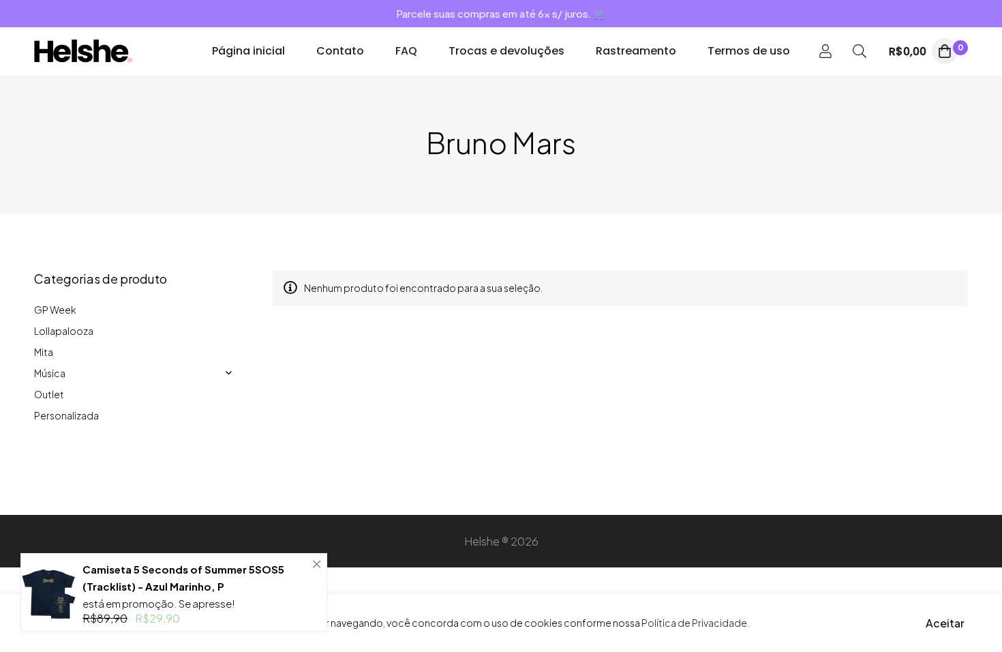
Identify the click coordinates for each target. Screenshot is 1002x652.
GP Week (55, 309)
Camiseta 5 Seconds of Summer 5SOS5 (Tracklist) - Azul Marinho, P (183, 578)
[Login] (825, 51)
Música (49, 373)
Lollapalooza (63, 331)
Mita (43, 352)
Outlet (49, 394)
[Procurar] (859, 51)
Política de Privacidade (694, 623)
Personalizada (66, 415)
